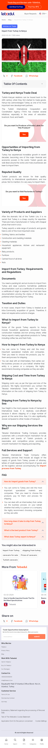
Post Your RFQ (33, 7)
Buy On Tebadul (6, 665)
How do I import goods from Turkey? (20, 481)
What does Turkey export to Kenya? (19, 537)
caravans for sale (10, 555)
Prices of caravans (29, 555)
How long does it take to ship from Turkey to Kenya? (22, 522)
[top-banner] (8, 13)
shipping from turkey (31, 550)
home (4, 20)
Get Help (4, 701)
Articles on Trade (9, 26)
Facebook (18, 76)
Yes (24, 134)
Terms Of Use (5, 694)
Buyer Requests (31, 14)
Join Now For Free (16, 7)
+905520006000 (6, 677)
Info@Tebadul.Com (7, 680)
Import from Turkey (11, 550)
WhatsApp (33, 76)
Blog (2, 654)
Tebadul (3, 647)
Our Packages (5, 669)
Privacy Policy (5, 650)
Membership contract (8, 698)
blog (9, 20)
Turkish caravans (10, 560)
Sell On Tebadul (6, 662)
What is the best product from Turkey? (21, 530)
